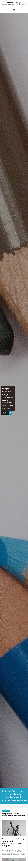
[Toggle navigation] (14, 10)
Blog (11, 818)
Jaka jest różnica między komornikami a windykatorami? (16, 800)
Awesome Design (14, 2)
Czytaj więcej (4, 413)
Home (2, 800)
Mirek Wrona (5, 818)
